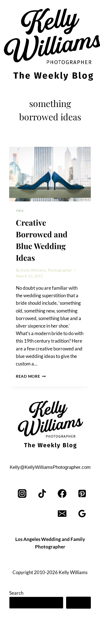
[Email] (62, 514)
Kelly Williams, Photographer (46, 270)
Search (16, 593)
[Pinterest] (82, 494)
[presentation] (50, 174)
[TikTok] (42, 494)
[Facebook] (62, 494)
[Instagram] (22, 494)
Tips (19, 211)
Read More (31, 376)
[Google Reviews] (82, 514)
